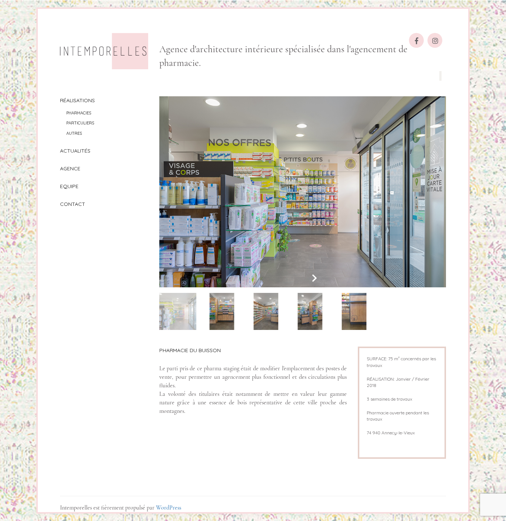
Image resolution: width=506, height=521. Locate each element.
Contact (72, 204)
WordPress (168, 507)
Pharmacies (78, 113)
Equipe (69, 186)
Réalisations (77, 100)
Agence (70, 168)
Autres (74, 133)
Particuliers (80, 123)
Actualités (75, 150)
